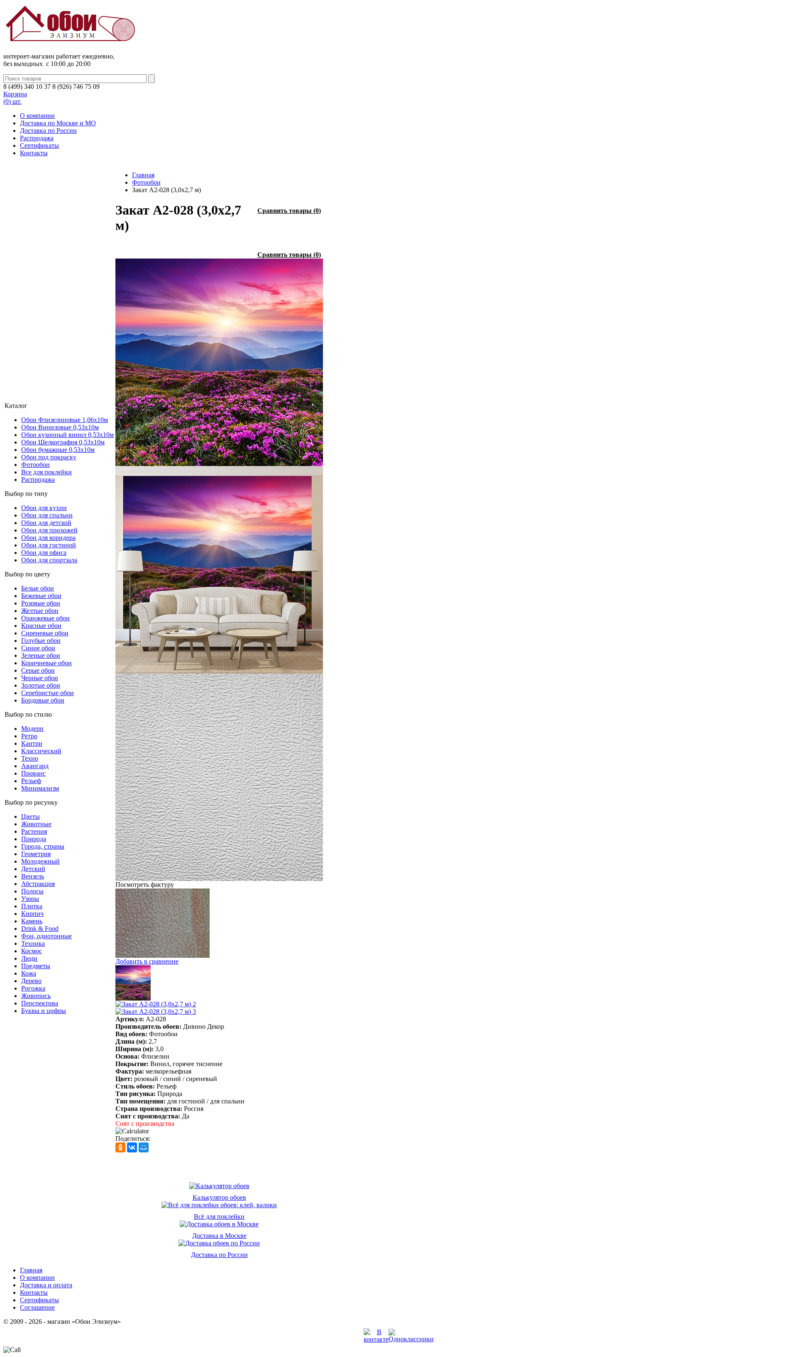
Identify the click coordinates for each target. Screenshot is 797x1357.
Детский (33, 868)
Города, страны (42, 846)
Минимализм (40, 788)
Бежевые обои (41, 595)
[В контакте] (376, 1339)
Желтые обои (40, 610)
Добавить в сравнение (146, 961)
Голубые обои (41, 640)
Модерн (32, 728)
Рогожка (33, 988)
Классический (41, 750)
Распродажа (37, 138)
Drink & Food (40, 928)
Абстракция (38, 883)
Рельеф (31, 780)
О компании (37, 115)
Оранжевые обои (45, 618)
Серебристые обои (47, 692)
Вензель (32, 876)
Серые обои (38, 670)
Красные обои (41, 625)
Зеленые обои (40, 655)
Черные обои (39, 677)
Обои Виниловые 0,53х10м (60, 427)
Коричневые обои (46, 662)
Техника (33, 943)
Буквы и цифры (43, 1010)
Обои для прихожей (49, 530)
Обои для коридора (48, 537)
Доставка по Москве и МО (58, 123)
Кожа (28, 973)
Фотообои (35, 464)
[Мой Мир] (144, 1147)
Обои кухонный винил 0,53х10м (67, 434)
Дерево (31, 980)
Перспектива (39, 1003)
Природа (33, 838)
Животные (36, 823)
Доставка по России (48, 130)
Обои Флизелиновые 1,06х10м (64, 419)
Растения (34, 831)
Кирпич (32, 913)
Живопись (36, 995)
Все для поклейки (46, 472)
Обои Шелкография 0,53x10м (63, 442)
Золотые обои (40, 685)
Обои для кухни (44, 507)
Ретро (29, 736)
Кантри (31, 743)
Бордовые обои (42, 700)
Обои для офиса (43, 552)
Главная (143, 174)
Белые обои (37, 588)
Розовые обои (40, 603)
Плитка (31, 906)
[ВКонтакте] (132, 1147)
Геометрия (36, 853)
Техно (29, 758)
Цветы (30, 816)
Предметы (35, 965)
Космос (31, 950)
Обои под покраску (48, 457)
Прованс (33, 773)
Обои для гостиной (48, 545)
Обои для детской (46, 522)
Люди (29, 958)
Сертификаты (39, 145)
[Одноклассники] (120, 1147)
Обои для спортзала (49, 560)
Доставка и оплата (46, 1285)
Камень (31, 921)
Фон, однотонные (46, 936)
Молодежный (40, 861)
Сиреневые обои (44, 633)
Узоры (30, 898)
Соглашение (37, 1307)
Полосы (32, 891)
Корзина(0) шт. (15, 97)
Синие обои (38, 648)
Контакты (34, 152)
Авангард (35, 765)
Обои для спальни (47, 515)
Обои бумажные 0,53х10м (58, 449)
